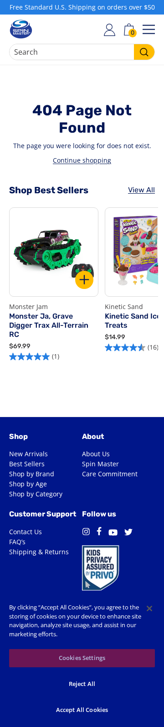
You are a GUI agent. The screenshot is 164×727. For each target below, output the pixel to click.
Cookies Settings (82, 658)
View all (141, 190)
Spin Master (100, 463)
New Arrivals (28, 453)
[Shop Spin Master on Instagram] (86, 533)
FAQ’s (17, 541)
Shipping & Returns (39, 551)
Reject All (82, 684)
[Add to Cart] (84, 280)
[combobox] (82, 52)
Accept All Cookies (82, 710)
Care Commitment (110, 473)
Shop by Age (28, 484)
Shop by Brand (31, 473)
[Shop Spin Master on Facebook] (99, 532)
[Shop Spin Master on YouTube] (113, 533)
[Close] (149, 608)
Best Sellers (27, 463)
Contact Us (25, 531)
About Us (96, 453)
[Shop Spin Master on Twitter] (128, 533)
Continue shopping (82, 160)
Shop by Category (35, 494)
